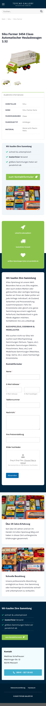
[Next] (40, 62)
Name (9, 371)
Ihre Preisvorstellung (15, 434)
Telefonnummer (13, 399)
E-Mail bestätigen (30, 394)
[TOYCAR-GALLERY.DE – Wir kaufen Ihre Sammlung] (23, 4)
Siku (9, 19)
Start (3, 19)
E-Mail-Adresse (11, 394)
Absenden (12, 475)
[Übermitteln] (41, 11)
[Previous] (5, 62)
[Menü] (3, 4)
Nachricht (11, 412)
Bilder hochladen (13, 447)
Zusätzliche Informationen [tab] (14, 95)
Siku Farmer (17, 19)
